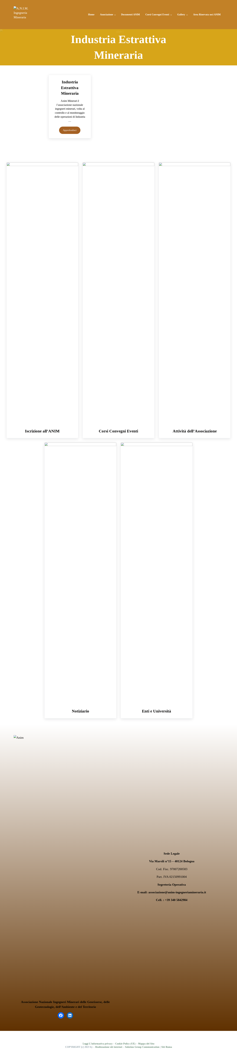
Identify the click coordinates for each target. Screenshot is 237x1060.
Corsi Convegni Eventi (118, 431)
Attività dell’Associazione (195, 431)
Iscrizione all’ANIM (42, 431)
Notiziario (80, 711)
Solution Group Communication (142, 1047)
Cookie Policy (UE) (125, 1043)
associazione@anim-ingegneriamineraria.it (177, 892)
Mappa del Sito (146, 1043)
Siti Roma (166, 1047)
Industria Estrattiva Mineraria (70, 88)
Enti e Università (156, 711)
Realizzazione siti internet (108, 1047)
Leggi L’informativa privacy (98, 1043)
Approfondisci (71, 131)
